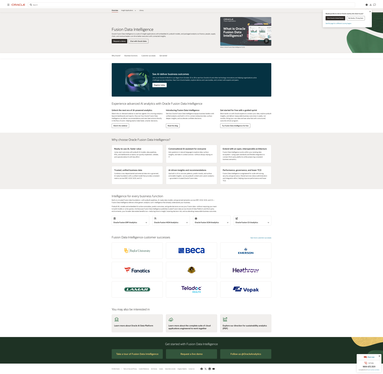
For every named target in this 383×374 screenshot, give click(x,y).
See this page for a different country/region (338, 23)
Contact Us (191, 369)
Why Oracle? (116, 56)
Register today (159, 85)
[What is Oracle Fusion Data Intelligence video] (245, 31)
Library (141, 10)
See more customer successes (260, 238)
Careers (161, 369)
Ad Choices (154, 369)
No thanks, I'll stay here (355, 18)
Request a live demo (192, 353)
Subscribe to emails (170, 369)
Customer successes (148, 56)
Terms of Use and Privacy (130, 369)
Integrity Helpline (182, 369)
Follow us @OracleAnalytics (245, 353)
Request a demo (119, 41)
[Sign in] (370, 5)
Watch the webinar (120, 126)
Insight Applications (127, 10)
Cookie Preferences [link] (144, 369)
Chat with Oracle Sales (138, 41)
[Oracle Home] (18, 4)
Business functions (130, 56)
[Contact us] (374, 5)
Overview (115, 10)
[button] (8, 5)
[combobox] (191, 4)
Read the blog (173, 126)
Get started (163, 56)
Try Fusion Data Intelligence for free (235, 126)
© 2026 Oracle (115, 369)
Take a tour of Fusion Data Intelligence (137, 353)
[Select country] (366, 5)
